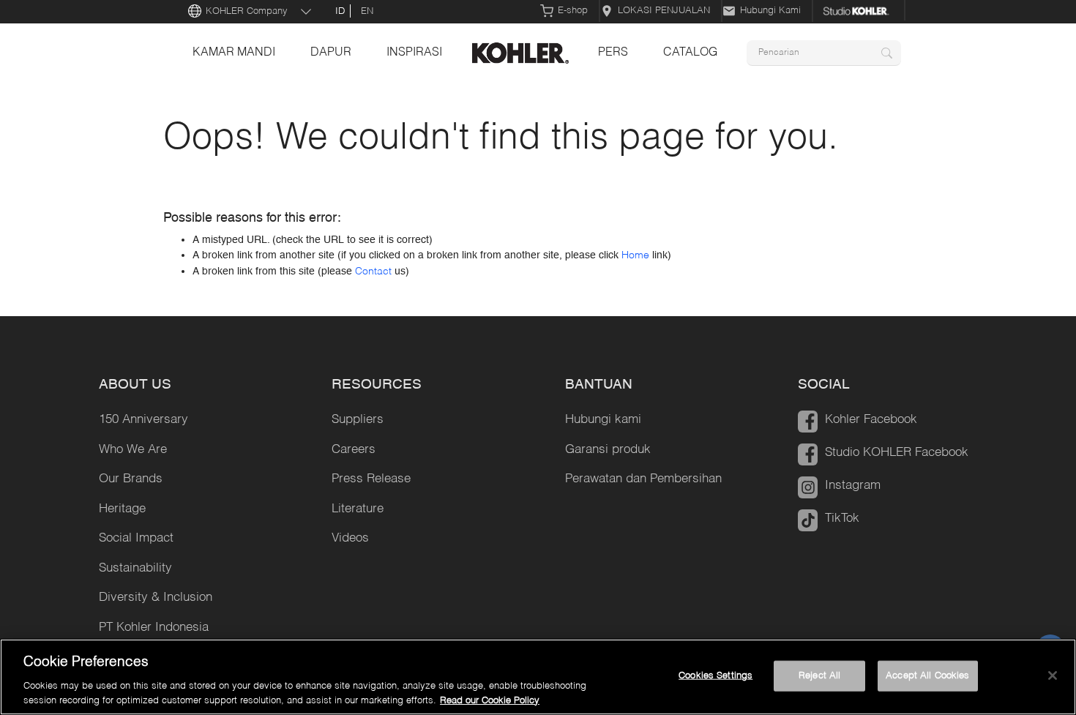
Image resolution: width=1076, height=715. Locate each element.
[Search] (887, 53)
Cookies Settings (715, 676)
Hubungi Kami (770, 10)
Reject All (819, 676)
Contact (373, 271)
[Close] (1052, 675)
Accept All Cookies (927, 676)
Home (635, 255)
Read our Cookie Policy (489, 700)
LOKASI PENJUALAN (664, 10)
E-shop (573, 10)
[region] (538, 677)
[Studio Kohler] (859, 11)
